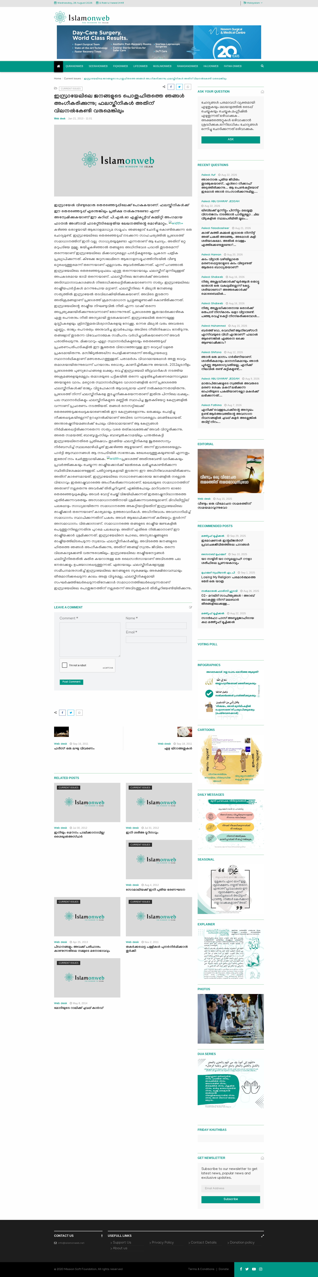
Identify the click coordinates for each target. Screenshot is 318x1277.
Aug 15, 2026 (239, 325)
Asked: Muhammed (213, 326)
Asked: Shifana (211, 352)
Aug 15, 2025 (224, 498)
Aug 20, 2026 (235, 254)
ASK (231, 140)
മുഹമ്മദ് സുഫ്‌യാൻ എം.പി (218, 573)
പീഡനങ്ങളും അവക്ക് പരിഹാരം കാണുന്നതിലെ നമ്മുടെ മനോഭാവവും (82, 949)
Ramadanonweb (187, 66)
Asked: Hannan (211, 255)
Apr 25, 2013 (80, 942)
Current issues (72, 78)
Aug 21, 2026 (243, 228)
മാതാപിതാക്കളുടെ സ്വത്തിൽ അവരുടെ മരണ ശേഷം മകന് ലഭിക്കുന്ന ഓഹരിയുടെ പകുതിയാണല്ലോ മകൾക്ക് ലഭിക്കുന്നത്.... (230, 390)
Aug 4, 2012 (152, 884)
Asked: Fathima (211, 405)
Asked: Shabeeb (212, 277)
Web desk (59, 118)
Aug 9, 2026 (252, 378)
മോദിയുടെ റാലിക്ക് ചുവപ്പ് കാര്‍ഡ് (78, 1008)
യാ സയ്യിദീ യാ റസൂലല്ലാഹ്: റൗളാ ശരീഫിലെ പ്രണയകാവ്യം (226, 561)
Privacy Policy (163, 1243)
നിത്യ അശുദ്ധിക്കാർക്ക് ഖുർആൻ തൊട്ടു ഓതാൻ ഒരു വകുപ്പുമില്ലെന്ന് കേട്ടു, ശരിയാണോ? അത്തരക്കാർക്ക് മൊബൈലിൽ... (230, 288)
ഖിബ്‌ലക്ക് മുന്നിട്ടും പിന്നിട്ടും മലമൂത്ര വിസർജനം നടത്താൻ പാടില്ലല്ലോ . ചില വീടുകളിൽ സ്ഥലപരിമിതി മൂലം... (230, 215)
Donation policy (242, 1243)
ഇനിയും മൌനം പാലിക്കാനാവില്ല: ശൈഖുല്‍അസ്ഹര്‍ (79, 835)
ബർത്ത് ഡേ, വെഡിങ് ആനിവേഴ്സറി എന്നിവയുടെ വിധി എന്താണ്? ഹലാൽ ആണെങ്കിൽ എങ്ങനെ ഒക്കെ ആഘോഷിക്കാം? (229, 337)
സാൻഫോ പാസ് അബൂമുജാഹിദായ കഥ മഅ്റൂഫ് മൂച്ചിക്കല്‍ (227, 621)
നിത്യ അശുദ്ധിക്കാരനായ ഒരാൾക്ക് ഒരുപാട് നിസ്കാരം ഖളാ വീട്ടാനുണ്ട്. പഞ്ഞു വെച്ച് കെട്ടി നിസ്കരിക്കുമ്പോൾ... (230, 313)
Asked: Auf (208, 175)
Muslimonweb (162, 66)
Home (57, 78)
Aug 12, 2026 (235, 352)
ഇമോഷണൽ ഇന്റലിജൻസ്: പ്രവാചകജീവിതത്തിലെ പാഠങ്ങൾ (225, 543)
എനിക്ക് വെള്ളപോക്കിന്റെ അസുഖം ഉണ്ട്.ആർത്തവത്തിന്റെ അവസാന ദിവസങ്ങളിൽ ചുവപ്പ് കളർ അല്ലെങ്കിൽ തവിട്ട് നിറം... (229, 416)
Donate (224, 1269)
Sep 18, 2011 (184, 743)
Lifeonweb (140, 66)
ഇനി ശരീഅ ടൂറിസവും (142, 833)
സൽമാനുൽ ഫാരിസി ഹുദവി (219, 591)
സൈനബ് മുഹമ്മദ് (213, 554)
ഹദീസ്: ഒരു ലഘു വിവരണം (74, 749)
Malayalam (253, 3)
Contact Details (204, 1243)
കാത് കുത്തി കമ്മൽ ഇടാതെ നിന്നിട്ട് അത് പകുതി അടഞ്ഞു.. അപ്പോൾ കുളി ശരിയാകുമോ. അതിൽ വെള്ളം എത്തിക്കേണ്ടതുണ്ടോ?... (228, 239)
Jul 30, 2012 (80, 827)
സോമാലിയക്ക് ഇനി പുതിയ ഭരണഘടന (155, 890)
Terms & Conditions (201, 1269)
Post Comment (71, 682)
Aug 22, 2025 (238, 613)
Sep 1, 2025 (248, 572)
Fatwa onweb (233, 66)
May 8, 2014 (80, 1003)
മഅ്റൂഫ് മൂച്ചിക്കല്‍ (212, 536)
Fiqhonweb (120, 66)
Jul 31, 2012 (152, 827)
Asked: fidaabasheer (215, 228)
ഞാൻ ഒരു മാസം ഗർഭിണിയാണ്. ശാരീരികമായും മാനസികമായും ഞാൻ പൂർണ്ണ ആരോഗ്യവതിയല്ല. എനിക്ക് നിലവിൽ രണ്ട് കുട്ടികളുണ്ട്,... (229, 363)
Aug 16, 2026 (237, 276)
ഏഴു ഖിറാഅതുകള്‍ (178, 749)
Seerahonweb (98, 66)
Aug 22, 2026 (229, 174)
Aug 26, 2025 (251, 590)
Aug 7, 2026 (234, 405)
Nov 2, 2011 (152, 942)
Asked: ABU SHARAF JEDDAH (220, 201)
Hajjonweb (211, 66)
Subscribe (231, 1199)
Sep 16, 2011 (80, 743)
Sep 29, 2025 (238, 535)
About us (120, 1249)
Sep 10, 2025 (239, 554)
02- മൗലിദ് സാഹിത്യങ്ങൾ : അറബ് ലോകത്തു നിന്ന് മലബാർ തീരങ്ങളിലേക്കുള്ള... (228, 600)
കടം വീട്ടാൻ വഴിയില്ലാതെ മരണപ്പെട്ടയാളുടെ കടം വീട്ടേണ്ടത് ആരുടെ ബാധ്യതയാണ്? (226, 264)
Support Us (122, 1243)
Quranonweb (74, 66)
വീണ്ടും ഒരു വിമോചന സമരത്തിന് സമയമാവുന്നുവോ (224, 506)
